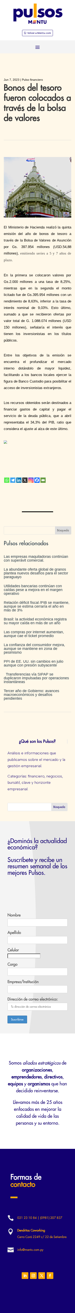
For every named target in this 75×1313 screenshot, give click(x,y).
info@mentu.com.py (30, 1249)
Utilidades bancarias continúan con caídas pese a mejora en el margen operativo (33, 590)
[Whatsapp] (6, 480)
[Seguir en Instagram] (33, 1275)
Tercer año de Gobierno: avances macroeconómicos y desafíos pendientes (31, 695)
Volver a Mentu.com (39, 33)
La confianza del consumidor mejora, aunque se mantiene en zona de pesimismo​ (34, 649)
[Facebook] (37, 480)
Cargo (13, 964)
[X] (25, 480)
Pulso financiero (32, 79)
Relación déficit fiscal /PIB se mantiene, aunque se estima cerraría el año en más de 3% (36, 606)
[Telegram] (12, 480)
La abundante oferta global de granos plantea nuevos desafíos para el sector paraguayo (36, 573)
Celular (13, 950)
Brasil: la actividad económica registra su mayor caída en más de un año (35, 621)
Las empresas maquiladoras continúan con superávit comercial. (36, 558)
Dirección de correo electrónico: (33, 999)
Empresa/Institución (23, 982)
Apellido (14, 932)
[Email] (43, 480)
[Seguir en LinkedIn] (25, 1275)
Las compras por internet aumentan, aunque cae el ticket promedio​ (34, 634)
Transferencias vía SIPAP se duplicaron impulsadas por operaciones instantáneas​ (36, 678)
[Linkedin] (18, 480)
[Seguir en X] (41, 1275)
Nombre (14, 915)
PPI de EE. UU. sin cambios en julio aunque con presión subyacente (33, 663)
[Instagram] (31, 480)
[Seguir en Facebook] (50, 1275)
